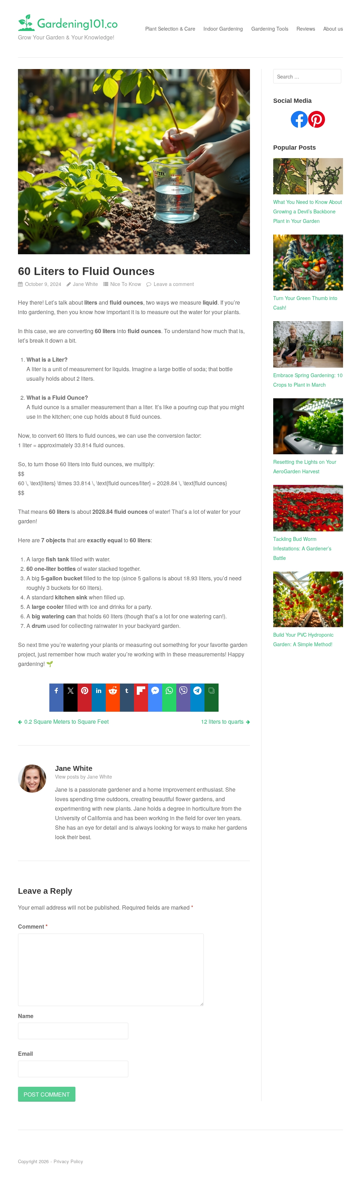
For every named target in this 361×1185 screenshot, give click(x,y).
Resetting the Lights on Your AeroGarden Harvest (304, 466)
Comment (33, 926)
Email (25, 1053)
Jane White (85, 283)
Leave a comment (174, 283)
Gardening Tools (269, 28)
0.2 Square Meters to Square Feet (66, 721)
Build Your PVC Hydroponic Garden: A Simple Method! (303, 639)
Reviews (305, 28)
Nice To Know (125, 283)
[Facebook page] (299, 121)
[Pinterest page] (316, 121)
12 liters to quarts (222, 721)
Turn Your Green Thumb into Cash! (305, 302)
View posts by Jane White (83, 776)
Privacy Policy (68, 1161)
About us (333, 28)
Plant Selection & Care (170, 28)
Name (25, 1016)
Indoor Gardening (223, 28)
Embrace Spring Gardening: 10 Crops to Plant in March (308, 380)
